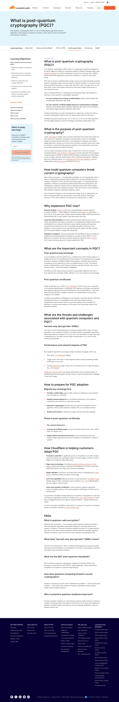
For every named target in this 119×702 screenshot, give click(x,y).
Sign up (86, 2)
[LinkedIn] (20, 697)
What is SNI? (81, 643)
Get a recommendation (16, 636)
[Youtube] (24, 697)
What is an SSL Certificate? (44, 48)
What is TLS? (31, 630)
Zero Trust (84, 481)
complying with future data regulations (78, 159)
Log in (99, 8)
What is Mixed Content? (85, 627)
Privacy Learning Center (102, 673)
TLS (78, 161)
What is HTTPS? (48, 627)
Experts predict (62, 210)
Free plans (13, 627)
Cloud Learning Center (101, 660)
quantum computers (50, 73)
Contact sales (109, 8)
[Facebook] (11, 697)
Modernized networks (51, 372)
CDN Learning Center (101, 635)
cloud (64, 372)
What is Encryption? (66, 627)
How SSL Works (32, 633)
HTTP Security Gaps (50, 633)
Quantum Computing (67, 646)
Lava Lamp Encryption (67, 638)
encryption (52, 137)
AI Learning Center (100, 685)
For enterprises (14, 633)
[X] (16, 697)
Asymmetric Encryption (67, 635)
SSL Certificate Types (84, 638)
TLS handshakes (60, 355)
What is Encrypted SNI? (85, 646)
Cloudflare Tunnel (93, 479)
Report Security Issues (76, 697)
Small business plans (16, 630)
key (47, 257)
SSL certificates (72, 286)
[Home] (19, 7)
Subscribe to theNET (21, 152)
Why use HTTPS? (49, 630)
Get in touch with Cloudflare (84, 498)
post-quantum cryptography (66, 153)
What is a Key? (65, 641)
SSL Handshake (82, 630)
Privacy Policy (25, 157)
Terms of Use (65, 697)
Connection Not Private (50, 636)
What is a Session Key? (67, 643)
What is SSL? (29, 48)
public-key (85, 212)
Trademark (105, 697)
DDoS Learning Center (101, 632)
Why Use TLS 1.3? (83, 641)
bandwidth (56, 366)
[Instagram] (28, 697)
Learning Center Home (101, 629)
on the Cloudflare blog (71, 507)
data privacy (62, 161)
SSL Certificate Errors (84, 654)
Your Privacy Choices (94, 697)
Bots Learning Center (101, 657)
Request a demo (15, 638)
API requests (55, 368)
